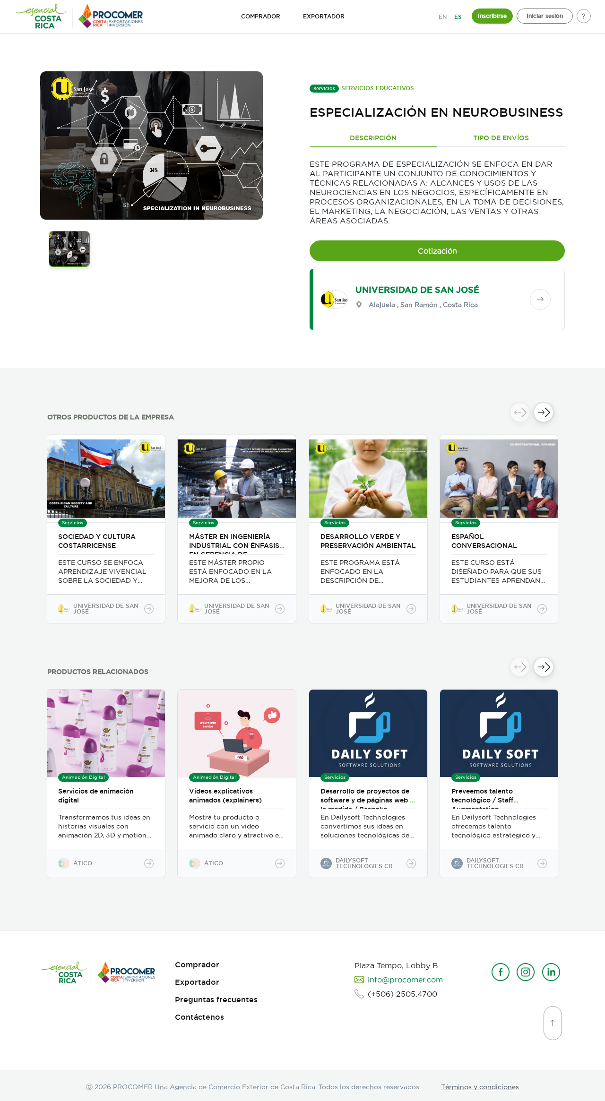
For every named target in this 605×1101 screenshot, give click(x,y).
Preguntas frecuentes (216, 1000)
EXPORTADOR (324, 16)
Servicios (324, 88)
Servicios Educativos (377, 88)
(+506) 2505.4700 (402, 994)
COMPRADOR (260, 16)
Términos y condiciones (480, 1087)
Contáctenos (199, 1017)
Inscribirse (492, 16)
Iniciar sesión (545, 16)
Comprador (197, 965)
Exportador (197, 982)
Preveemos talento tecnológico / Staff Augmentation (482, 800)
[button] (543, 412)
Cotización (437, 251)
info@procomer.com (405, 979)
